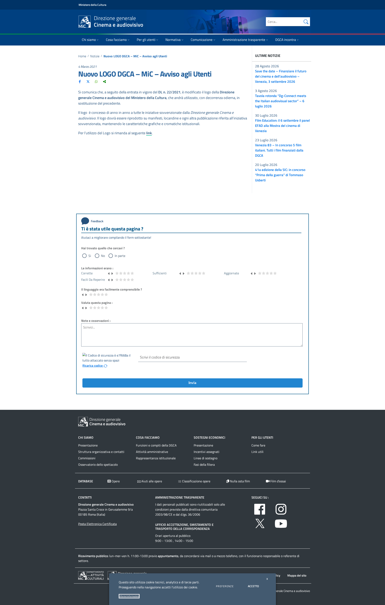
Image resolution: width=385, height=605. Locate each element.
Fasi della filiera (204, 464)
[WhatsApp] (96, 81)
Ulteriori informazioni (129, 596)
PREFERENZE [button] (225, 586)
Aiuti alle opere (151, 481)
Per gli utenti (146, 39)
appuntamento (168, 555)
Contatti (85, 497)
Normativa (173, 39)
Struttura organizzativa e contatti (101, 451)
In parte (120, 255)
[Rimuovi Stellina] (108, 273)
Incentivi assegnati (206, 451)
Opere (115, 481)
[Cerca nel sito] (306, 21)
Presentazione (88, 445)
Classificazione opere (195, 481)
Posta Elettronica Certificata (97, 523)
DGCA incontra (285, 39)
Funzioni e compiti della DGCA (156, 445)
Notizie (94, 56)
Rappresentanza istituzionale (156, 458)
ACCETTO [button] (253, 586)
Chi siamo (89, 39)
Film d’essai (278, 481)
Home (82, 56)
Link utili (257, 451)
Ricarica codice (92, 365)
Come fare (258, 445)
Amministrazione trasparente (244, 39)
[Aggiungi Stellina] (112, 273)
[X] (88, 81)
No (103, 255)
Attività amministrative (152, 451)
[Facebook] (80, 81)
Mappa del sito (296, 575)
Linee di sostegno (205, 458)
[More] (104, 81)
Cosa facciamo (116, 39)
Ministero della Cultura (92, 5)
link (149, 133)
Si (89, 255)
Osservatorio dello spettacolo (98, 464)
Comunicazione (202, 39)
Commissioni (86, 458)
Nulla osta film (239, 481)
